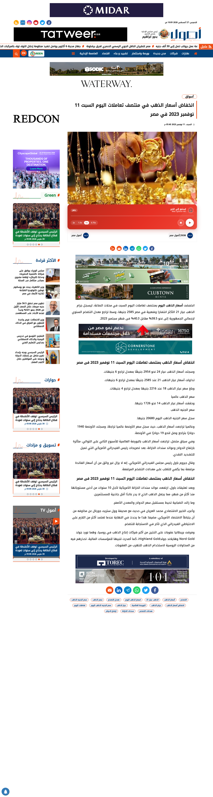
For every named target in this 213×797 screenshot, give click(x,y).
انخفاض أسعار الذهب (175, 605)
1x (86, 222)
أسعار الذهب (169, 599)
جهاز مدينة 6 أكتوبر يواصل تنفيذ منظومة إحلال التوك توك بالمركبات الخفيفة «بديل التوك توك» (54, 46)
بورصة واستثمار (140, 53)
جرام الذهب (156, 605)
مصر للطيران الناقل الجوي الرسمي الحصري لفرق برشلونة (146, 46)
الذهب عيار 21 (152, 599)
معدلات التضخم (146, 611)
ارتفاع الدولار (111, 611)
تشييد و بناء (121, 53)
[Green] (36, 53)
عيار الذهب (121, 605)
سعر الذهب (97, 599)
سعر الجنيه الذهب (79, 599)
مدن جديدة (159, 53)
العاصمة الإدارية (89, 53)
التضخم (184, 599)
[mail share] (119, 248)
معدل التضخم (113, 599)
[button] (42, 244)
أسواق (189, 97)
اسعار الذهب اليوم (133, 599)
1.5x (80, 222)
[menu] (73, 53)
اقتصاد (106, 53)
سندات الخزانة (128, 611)
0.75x (93, 222)
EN (23, 53)
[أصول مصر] (186, 34)
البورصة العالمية (138, 605)
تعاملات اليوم (79, 605)
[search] (16, 53)
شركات (174, 53)
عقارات (185, 53)
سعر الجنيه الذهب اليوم (101, 605)
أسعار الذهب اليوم (170, 305)
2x (74, 222)
